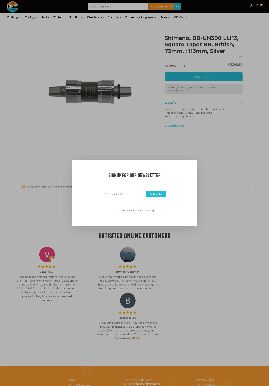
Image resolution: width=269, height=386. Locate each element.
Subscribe (156, 194)
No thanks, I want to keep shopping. (134, 210)
